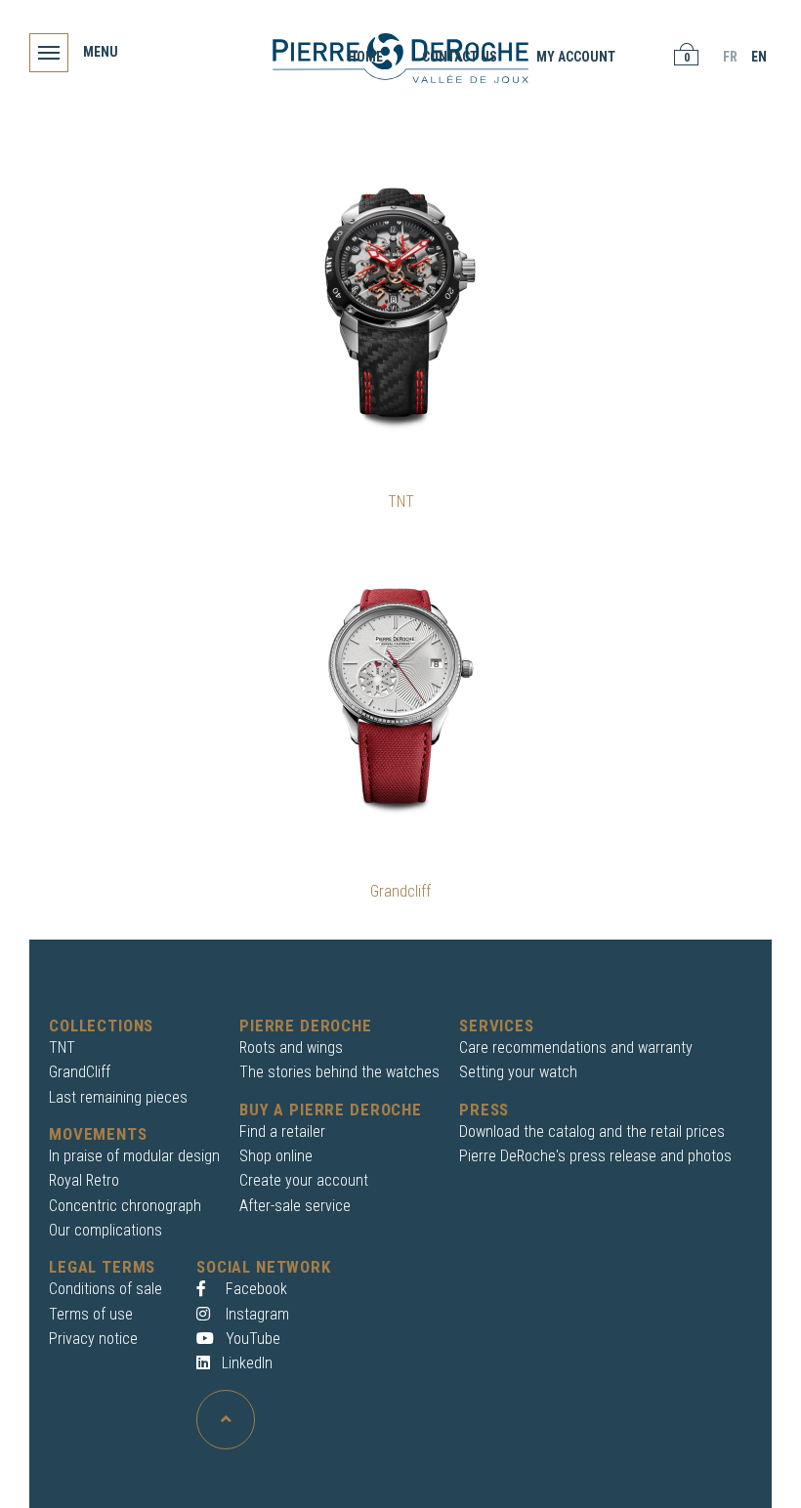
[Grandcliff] (400, 691)
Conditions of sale (105, 1288)
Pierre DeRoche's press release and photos (595, 1156)
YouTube (251, 1338)
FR (730, 56)
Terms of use (91, 1314)
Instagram (255, 1314)
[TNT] (400, 301)
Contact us (459, 56)
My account (575, 56)
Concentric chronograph (125, 1205)
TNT (401, 501)
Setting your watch (518, 1072)
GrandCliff (79, 1072)
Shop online (276, 1156)
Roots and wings (291, 1047)
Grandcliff (400, 891)
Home (365, 56)
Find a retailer (282, 1131)
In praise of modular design (134, 1156)
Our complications (105, 1230)
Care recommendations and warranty (576, 1047)
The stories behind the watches (339, 1072)
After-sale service (295, 1205)
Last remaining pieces (118, 1097)
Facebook (254, 1288)
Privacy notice (93, 1338)
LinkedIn (247, 1363)
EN (759, 56)
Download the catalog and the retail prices (592, 1131)
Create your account (303, 1180)
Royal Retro (84, 1180)
